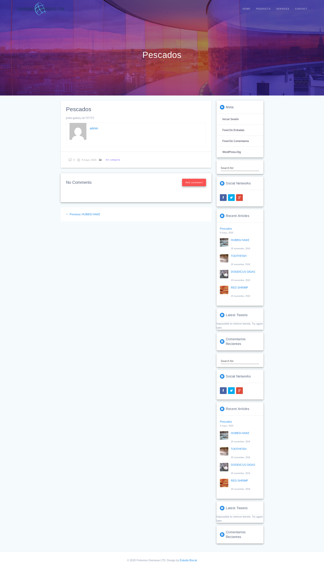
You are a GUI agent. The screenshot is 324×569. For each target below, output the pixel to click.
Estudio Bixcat (188, 560)
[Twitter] (231, 197)
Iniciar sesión (230, 119)
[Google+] (239, 197)
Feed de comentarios (235, 141)
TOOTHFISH (239, 256)
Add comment (194, 182)
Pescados (226, 228)
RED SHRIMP (239, 287)
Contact (301, 8)
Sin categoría (113, 160)
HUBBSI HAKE (240, 240)
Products (263, 8)
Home (246, 8)
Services (282, 8)
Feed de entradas (233, 130)
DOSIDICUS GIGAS (243, 271)
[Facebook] (223, 197)
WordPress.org (231, 152)
